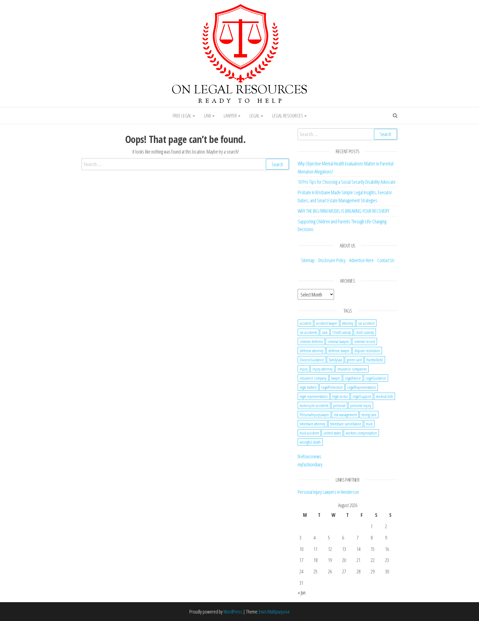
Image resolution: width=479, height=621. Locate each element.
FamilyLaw (335, 359)
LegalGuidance (376, 378)
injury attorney (322, 369)
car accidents (308, 332)
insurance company (313, 378)
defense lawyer (339, 350)
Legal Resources (288, 115)
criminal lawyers (338, 341)
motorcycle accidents (314, 405)
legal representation (314, 396)
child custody (365, 332)
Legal (254, 115)
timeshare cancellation (345, 423)
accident (305, 323)
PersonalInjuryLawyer (314, 414)
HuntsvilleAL (374, 359)
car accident (366, 323)
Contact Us (385, 260)
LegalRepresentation (361, 387)
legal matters (308, 387)
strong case (368, 414)
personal (339, 405)
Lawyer (231, 115)
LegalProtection (332, 387)
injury (304, 369)
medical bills (384, 396)
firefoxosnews (309, 456)
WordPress (232, 611)
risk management (345, 414)
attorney (347, 323)
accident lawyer (326, 323)
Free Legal (182, 115)
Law (208, 115)
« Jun (301, 592)
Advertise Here (361, 260)
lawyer (335, 378)
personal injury (360, 405)
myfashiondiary (310, 464)
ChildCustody (341, 332)
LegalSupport (362, 396)
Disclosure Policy (332, 260)
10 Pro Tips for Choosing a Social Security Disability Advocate (347, 181)
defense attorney (311, 350)
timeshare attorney (312, 423)
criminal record (364, 341)
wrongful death (310, 442)
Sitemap (308, 260)
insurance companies (352, 369)
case (325, 332)
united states (332, 433)
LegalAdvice (353, 378)
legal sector (340, 396)
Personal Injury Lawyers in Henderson (328, 492)
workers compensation (361, 433)
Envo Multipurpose (274, 611)
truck (369, 423)
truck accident (309, 433)
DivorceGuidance (312, 359)
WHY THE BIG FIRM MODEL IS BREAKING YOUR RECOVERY (343, 211)
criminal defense (311, 341)
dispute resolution (367, 350)
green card (354, 359)
